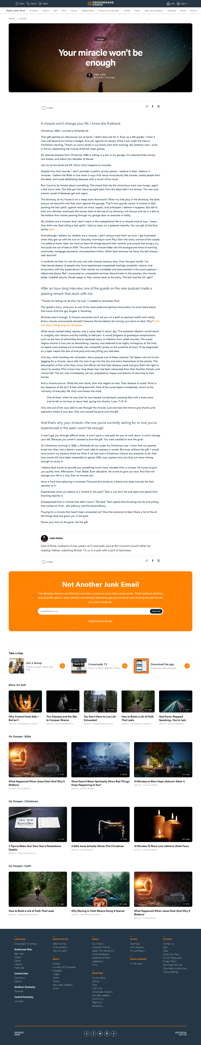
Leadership (97, 961)
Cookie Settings (170, 971)
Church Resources (172, 957)
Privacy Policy (170, 961)
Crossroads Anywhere (25, 943)
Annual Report (137, 950)
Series (183, 10)
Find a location (60, 947)
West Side (19, 967)
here (51, 229)
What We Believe (100, 954)
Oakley (17, 960)
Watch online (59, 943)
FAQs (95, 964)
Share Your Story (171, 954)
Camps (95, 981)
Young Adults (98, 977)
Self (55, 10)
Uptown (18, 964)
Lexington (19, 1001)
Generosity (97, 1005)
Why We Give (137, 947)
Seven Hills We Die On (103, 950)
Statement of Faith (101, 957)
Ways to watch (60, 950)
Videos (56, 974)
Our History (98, 943)
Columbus (19, 977)
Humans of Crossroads (108, 10)
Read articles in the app (101, 620)
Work (64, 10)
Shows (194, 10)
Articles (127, 10)
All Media (34, 10)
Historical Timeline (101, 947)
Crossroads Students (102, 991)
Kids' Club (97, 988)
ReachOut (97, 1002)
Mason (17, 957)
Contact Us (168, 943)
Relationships (88, 10)
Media (12, 18)
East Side (18, 953)
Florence (18, 991)
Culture (46, 10)
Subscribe (156, 611)
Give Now (135, 943)
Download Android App (175, 968)
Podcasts (172, 10)
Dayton (18, 981)
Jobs (165, 947)
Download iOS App (172, 964)
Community (98, 998)
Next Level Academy (154, 10)
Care (94, 984)
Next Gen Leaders (101, 995)
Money (74, 10)
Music (137, 10)
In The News (136, 963)
